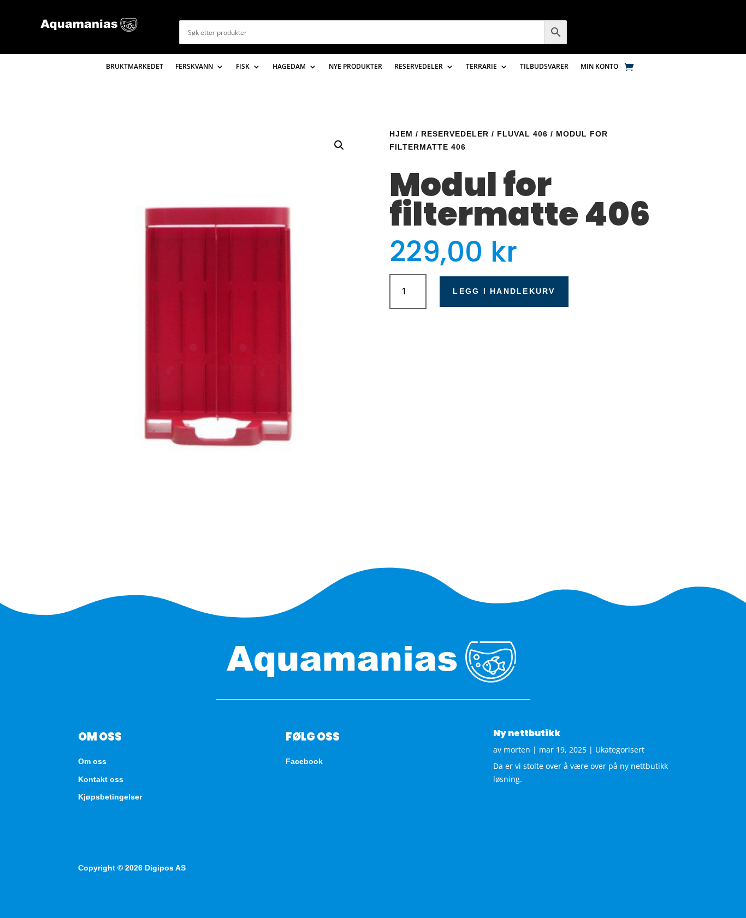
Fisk (243, 67)
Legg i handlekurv (504, 291)
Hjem (401, 133)
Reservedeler (418, 67)
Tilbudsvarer (544, 67)
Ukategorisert (619, 749)
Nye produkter (355, 67)
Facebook (304, 761)
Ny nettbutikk (526, 733)
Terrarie (481, 67)
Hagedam (289, 67)
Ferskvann (194, 67)
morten (517, 749)
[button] (339, 145)
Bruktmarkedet (134, 67)
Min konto (599, 67)
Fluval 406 (522, 133)
